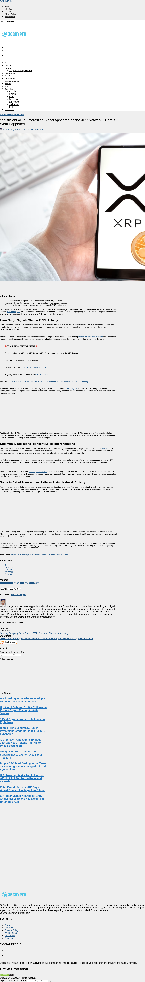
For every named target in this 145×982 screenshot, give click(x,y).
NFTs (6, 86)
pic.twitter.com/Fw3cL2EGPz (35, 367)
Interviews (8, 84)
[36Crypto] (14, 41)
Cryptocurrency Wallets (20, 70)
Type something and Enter (13, 652)
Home (6, 63)
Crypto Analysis (10, 73)
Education (8, 68)
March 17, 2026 (41, 374)
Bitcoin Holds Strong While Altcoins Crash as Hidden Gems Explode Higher (42, 555)
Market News (9, 89)
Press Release (9, 110)
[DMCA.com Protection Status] (7, 975)
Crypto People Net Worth (13, 81)
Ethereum (14, 102)
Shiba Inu (14, 104)
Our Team (10, 935)
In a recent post (13, 312)
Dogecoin (13, 99)
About (7, 6)
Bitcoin (12, 94)
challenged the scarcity (38, 472)
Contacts (8, 11)
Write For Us (10, 17)
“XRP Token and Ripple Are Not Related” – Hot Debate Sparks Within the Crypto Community (49, 381)
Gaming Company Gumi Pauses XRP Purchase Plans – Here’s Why (34, 633)
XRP (11, 107)
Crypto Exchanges (11, 76)
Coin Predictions (10, 78)
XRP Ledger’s (71, 388)
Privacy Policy (10, 14)
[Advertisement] (58, 411)
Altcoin (12, 91)
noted (104, 448)
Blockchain (8, 65)
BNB (11, 96)
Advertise (8, 9)
